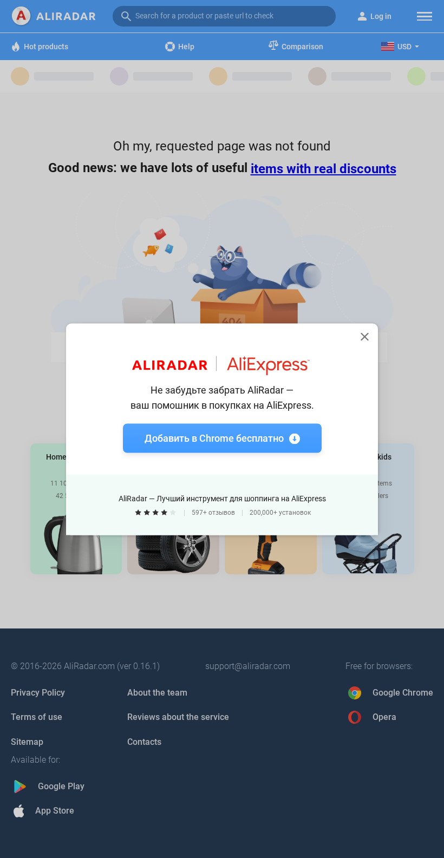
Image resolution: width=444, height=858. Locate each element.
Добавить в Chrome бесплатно (214, 437)
